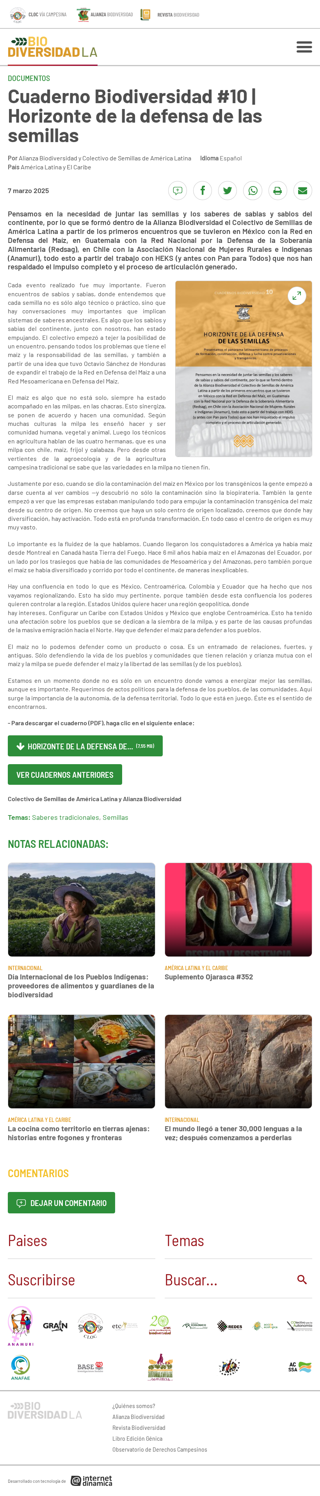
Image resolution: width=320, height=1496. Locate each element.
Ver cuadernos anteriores (65, 774)
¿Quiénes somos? (133, 1405)
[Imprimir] (277, 190)
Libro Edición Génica (137, 1438)
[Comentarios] (177, 190)
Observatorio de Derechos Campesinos (159, 1449)
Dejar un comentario (68, 1203)
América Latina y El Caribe (56, 167)
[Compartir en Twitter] (227, 190)
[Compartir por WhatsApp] (252, 190)
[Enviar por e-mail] (302, 190)
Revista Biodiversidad (138, 1427)
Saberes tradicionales (65, 817)
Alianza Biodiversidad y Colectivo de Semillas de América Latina (105, 158)
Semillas (115, 817)
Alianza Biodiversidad (138, 1416)
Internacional (25, 968)
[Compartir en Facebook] (202, 190)
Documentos (29, 78)
